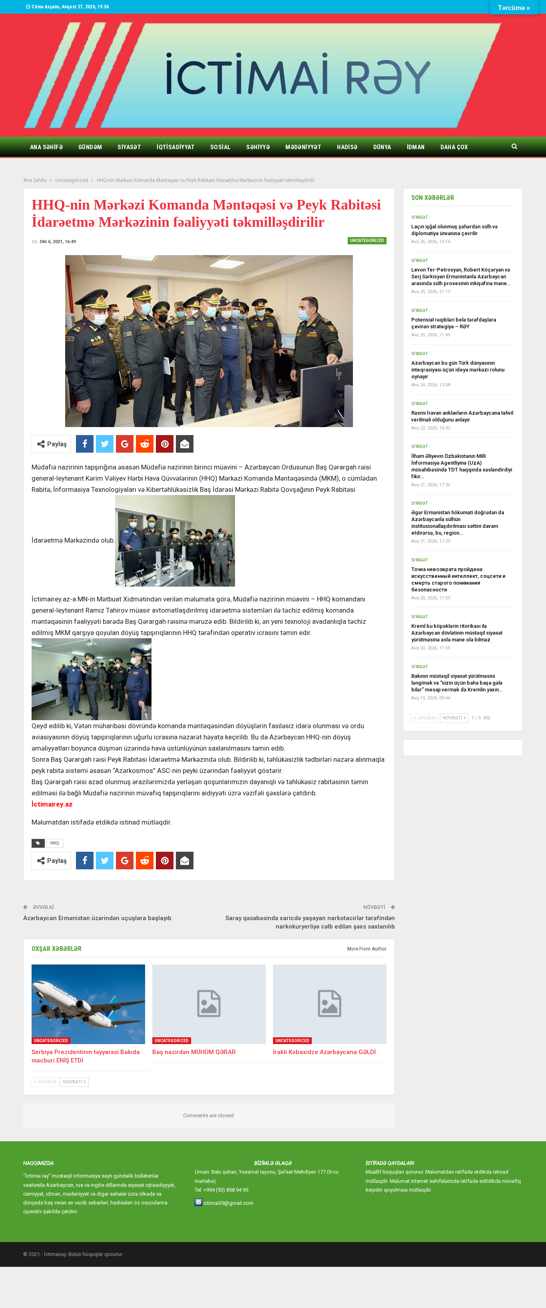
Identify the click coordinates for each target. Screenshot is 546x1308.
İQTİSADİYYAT (176, 147)
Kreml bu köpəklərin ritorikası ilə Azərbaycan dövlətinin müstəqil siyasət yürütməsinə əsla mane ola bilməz (456, 633)
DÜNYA (382, 147)
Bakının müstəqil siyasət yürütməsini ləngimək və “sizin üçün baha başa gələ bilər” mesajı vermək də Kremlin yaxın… (456, 683)
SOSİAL (220, 147)
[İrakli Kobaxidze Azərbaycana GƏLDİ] (330, 1004)
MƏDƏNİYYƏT (303, 147)
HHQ (54, 843)
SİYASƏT (129, 147)
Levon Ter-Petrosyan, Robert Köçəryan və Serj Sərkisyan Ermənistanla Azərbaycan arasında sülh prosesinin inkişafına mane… (460, 276)
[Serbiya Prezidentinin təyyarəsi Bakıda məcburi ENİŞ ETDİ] (88, 1004)
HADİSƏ (347, 147)
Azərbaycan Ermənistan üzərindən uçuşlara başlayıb (97, 918)
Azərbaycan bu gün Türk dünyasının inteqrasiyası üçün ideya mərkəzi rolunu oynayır (457, 369)
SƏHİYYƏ (258, 147)
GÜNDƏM (90, 147)
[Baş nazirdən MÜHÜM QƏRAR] (209, 1004)
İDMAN (416, 147)
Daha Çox (454, 147)
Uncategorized (367, 240)
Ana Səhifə (46, 147)
